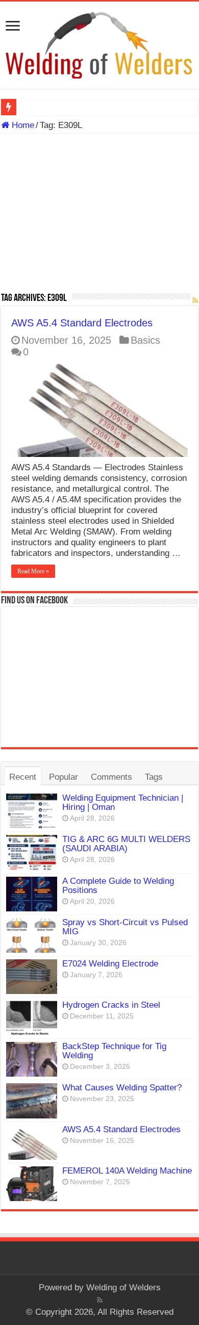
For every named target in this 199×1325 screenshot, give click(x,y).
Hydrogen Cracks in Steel (111, 1005)
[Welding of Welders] (99, 44)
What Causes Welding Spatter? (122, 1087)
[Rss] (100, 1300)
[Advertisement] (99, 216)
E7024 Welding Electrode (110, 964)
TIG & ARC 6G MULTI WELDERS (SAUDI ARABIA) (126, 843)
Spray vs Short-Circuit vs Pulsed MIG (125, 927)
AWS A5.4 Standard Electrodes (82, 322)
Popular (63, 777)
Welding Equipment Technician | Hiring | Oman (122, 802)
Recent (22, 777)
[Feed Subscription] (195, 300)
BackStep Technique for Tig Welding (114, 1050)
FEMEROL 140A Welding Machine (127, 1171)
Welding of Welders (123, 1287)
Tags (154, 777)
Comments (111, 777)
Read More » (33, 571)
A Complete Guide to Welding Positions (118, 885)
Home (21, 125)
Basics (145, 340)
